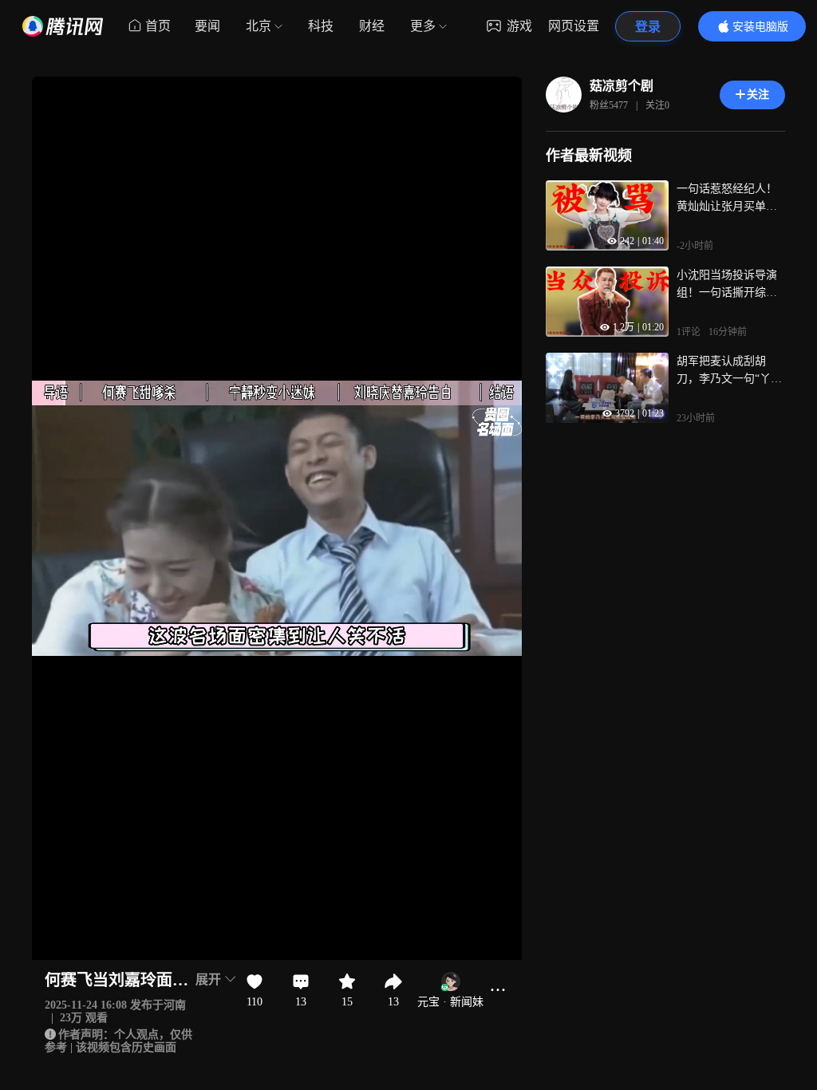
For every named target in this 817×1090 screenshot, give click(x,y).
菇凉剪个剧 (621, 86)
